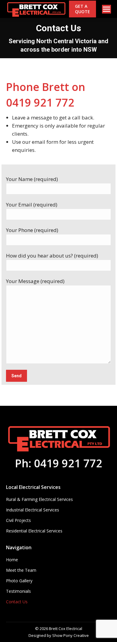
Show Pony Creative (70, 635)
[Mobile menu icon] (106, 9)
